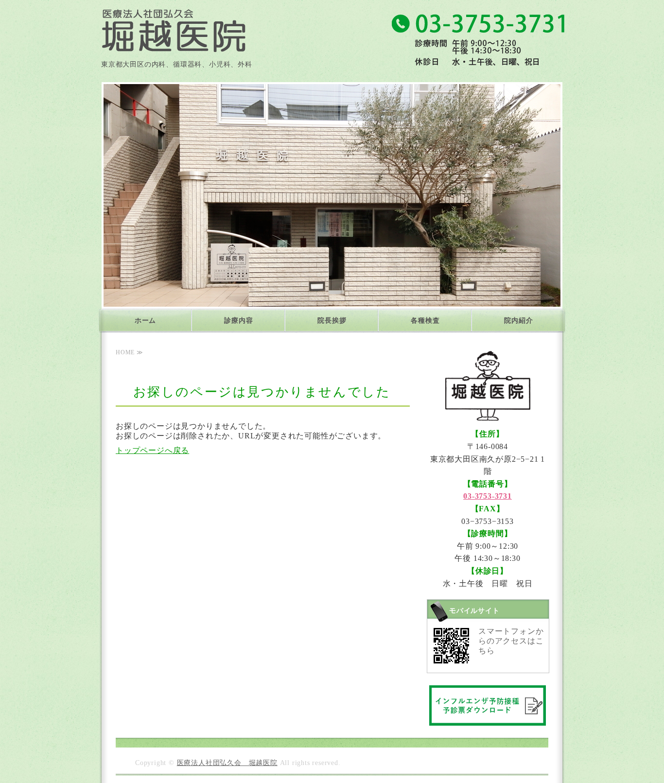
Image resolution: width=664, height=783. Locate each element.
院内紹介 (518, 320)
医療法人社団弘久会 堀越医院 (227, 762)
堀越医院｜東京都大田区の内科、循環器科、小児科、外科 (174, 26)
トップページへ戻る (152, 450)
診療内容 (238, 320)
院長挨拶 (331, 320)
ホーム (145, 320)
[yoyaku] (487, 718)
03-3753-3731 (487, 496)
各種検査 (425, 320)
